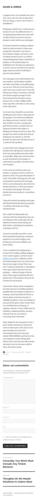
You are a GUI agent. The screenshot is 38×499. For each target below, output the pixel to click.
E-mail (6, 417)
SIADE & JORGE (12, 7)
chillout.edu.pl (8, 259)
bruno (8, 352)
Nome (6, 407)
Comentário (8, 378)
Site (4, 427)
